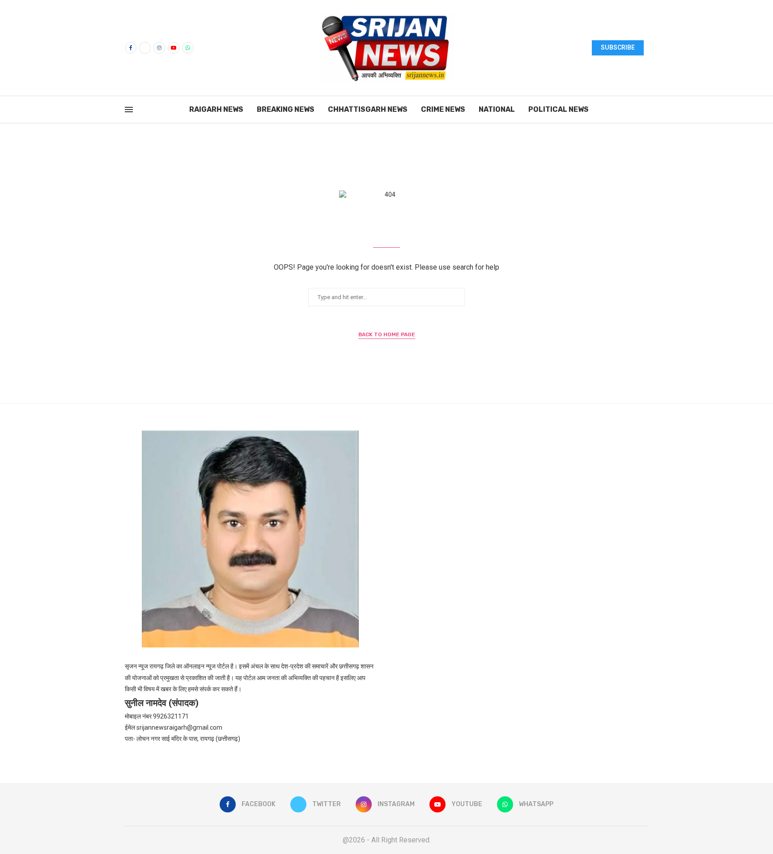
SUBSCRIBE (618, 47)
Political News (558, 109)
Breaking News (285, 109)
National (497, 109)
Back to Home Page (386, 334)
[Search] (643, 110)
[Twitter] (145, 48)
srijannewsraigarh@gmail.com (179, 727)
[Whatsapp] (188, 48)
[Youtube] (173, 48)
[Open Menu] (129, 110)
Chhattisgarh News (368, 109)
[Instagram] (159, 48)
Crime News (443, 109)
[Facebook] (130, 48)
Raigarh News (216, 109)
